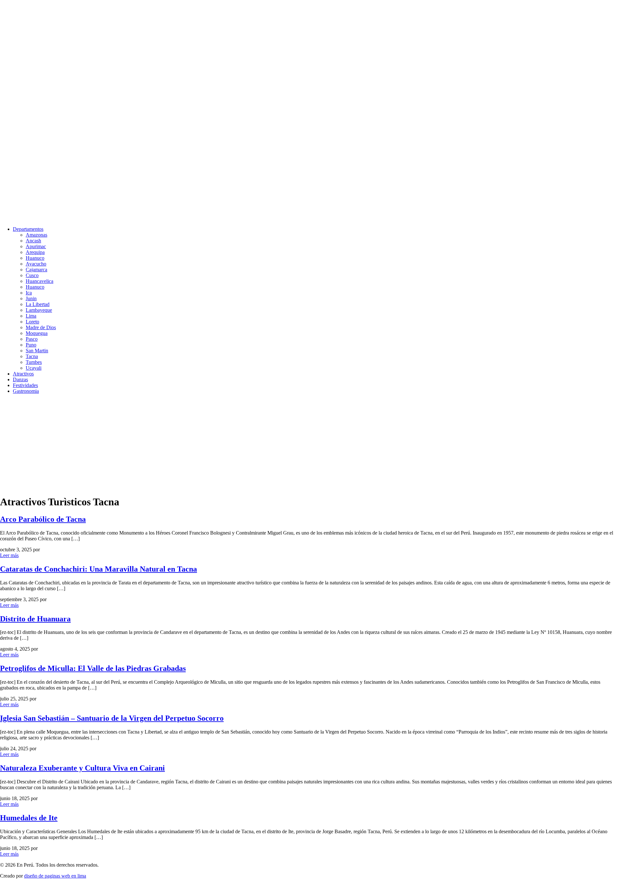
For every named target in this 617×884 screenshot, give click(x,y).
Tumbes (34, 362)
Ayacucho (36, 263)
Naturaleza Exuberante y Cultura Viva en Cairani (82, 768)
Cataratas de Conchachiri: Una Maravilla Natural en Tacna (98, 569)
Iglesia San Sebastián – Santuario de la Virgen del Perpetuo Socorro (112, 718)
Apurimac (36, 246)
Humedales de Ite (29, 818)
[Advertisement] (193, 444)
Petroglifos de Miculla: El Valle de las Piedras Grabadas (93, 668)
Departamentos (28, 229)
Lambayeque (39, 310)
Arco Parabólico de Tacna (43, 519)
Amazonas (36, 235)
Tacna (32, 356)
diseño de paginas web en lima (55, 876)
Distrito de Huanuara (35, 619)
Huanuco (35, 258)
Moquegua (37, 333)
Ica (29, 292)
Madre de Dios (41, 327)
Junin (31, 298)
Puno (31, 344)
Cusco (32, 275)
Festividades (25, 385)
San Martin (37, 350)
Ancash (33, 240)
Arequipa (35, 252)
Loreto (32, 321)
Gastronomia (26, 391)
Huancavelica (39, 281)
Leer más (9, 555)
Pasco (32, 339)
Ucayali (33, 368)
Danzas (20, 379)
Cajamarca (36, 269)
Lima (31, 316)
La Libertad (37, 304)
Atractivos (23, 373)
